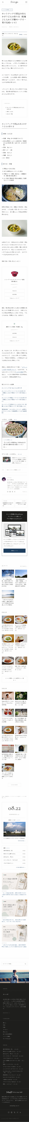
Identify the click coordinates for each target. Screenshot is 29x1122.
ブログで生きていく (11, 1058)
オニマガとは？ (7, 1038)
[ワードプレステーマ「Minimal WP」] (14, 530)
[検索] (3, 2)
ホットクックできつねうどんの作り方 (12, 388)
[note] (14, 491)
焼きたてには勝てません (12, 1051)
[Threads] (10, 491)
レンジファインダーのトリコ (13, 1069)
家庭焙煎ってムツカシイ (12, 1075)
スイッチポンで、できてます (13, 1056)
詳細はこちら (14, 550)
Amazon (14, 290)
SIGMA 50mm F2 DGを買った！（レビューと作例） (21, 737)
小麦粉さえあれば (10, 1079)
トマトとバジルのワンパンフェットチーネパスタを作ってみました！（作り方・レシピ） (7, 670)
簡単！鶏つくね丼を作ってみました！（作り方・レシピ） (20, 668)
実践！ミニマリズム (11, 1064)
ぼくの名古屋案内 (7, 1034)
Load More (14, 784)
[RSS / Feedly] (20, 1112)
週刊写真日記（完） (11, 1049)
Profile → (25, 491)
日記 (4, 1025)
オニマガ (6, 1118)
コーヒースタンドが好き (12, 1066)
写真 (4, 1027)
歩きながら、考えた (11, 1053)
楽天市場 (15, 294)
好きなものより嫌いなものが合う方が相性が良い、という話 (20, 703)
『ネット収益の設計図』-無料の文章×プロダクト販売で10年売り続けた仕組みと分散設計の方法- (7, 583)
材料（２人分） (10, 111)
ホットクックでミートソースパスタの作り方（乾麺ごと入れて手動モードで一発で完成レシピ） (14, 392)
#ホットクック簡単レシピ (9, 470)
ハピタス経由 (19, 372)
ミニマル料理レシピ (7, 9)
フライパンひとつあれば (12, 1081)
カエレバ (16, 284)
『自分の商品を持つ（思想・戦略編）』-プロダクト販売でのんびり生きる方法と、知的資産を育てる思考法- (21, 583)
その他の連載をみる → (21, 867)
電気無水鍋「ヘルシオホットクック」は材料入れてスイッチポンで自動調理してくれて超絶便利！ (14, 411)
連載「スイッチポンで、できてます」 (10, 34)
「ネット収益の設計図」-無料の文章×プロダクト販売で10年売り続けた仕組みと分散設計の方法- (14, 894)
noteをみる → (23, 566)
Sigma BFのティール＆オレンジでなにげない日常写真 (8, 703)
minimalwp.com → (14, 1105)
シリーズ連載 (6, 1036)
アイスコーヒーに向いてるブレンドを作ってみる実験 (7, 720)
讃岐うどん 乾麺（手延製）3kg (14, 327)
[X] (12, 491)
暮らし (4, 1022)
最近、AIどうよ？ (10, 1084)
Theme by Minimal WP (14, 1118)
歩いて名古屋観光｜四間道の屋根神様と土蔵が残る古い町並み (20, 720)
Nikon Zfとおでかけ (12, 1077)
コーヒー (5, 1029)
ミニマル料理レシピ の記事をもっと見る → (14, 679)
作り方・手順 (10, 114)
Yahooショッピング (14, 298)
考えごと (5, 1032)
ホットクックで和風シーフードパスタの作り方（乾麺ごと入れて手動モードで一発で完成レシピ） (14, 399)
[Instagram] (7, 491)
